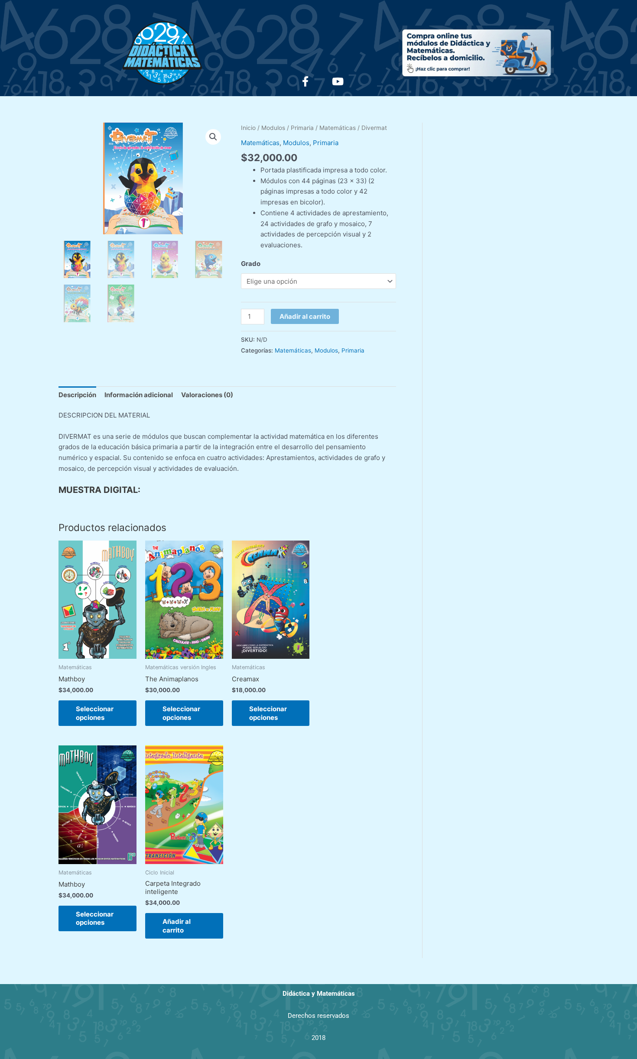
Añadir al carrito (305, 316)
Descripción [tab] (77, 395)
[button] (213, 137)
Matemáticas (337, 127)
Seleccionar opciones (95, 713)
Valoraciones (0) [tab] (207, 395)
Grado (250, 263)
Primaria (302, 127)
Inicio (248, 127)
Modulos (273, 127)
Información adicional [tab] (138, 395)
